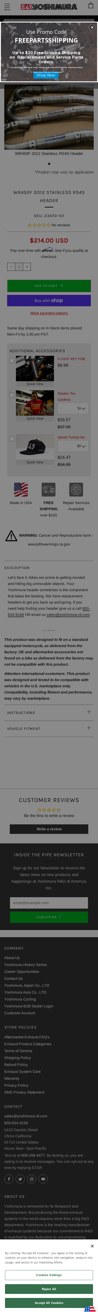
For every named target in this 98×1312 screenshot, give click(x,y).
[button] (92, 27)
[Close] (92, 1246)
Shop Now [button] (46, 75)
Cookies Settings (49, 1275)
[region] (49, 1275)
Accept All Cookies (49, 1303)
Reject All (49, 1289)
